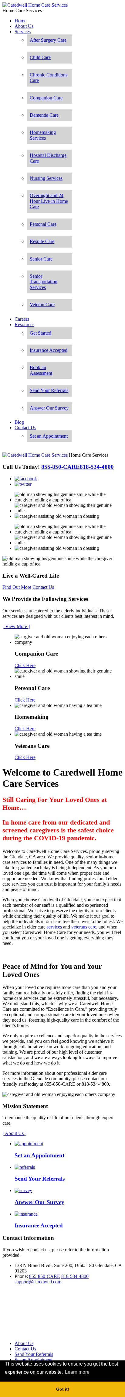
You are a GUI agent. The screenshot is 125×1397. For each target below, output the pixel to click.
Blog (19, 422)
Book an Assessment (41, 370)
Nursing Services (46, 178)
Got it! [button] (62, 1389)
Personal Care (43, 224)
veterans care (83, 926)
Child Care (40, 57)
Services (23, 31)
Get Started (40, 332)
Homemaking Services (43, 135)
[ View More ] (16, 626)
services (54, 926)
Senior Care (41, 258)
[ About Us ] (14, 1133)
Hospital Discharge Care (48, 158)
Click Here (25, 665)
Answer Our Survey (49, 407)
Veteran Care (42, 304)
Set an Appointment (49, 436)
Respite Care (42, 241)
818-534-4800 (75, 1276)
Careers (22, 319)
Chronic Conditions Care (48, 77)
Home (20, 20)
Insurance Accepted (48, 350)
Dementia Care (44, 115)
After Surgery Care (48, 40)
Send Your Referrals (49, 390)
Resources (24, 324)
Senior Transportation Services (43, 282)
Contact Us (25, 427)
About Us (24, 26)
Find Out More (16, 587)
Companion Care (46, 97)
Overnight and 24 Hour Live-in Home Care (49, 201)
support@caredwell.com (38, 1281)
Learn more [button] (77, 1372)
